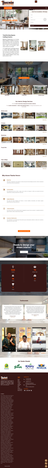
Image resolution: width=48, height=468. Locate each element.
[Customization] (4, 189)
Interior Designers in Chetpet (4, 443)
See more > (45, 119)
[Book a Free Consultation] (46, 466)
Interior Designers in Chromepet (8, 421)
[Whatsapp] (46, 460)
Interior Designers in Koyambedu (5, 456)
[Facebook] (24, 390)
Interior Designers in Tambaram (5, 419)
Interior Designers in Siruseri (4, 417)
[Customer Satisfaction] (4, 218)
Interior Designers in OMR (4, 395)
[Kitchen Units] (29, 90)
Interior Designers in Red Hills (8, 427)
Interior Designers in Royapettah (5, 403)
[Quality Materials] (4, 199)
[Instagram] (26, 390)
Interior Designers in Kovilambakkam (8, 455)
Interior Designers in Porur (8, 416)
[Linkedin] (28, 390)
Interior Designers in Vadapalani (5, 407)
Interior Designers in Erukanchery (8, 450)
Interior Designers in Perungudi (9, 418)
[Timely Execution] (4, 209)
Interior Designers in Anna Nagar (7, 396)
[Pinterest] (31, 390)
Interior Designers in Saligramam (7, 406)
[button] (36, 1)
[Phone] (46, 463)
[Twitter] (30, 390)
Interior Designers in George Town (5, 451)
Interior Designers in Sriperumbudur (5, 428)
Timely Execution (10, 208)
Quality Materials (10, 199)
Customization (10, 189)
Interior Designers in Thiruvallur (9, 433)
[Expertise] (4, 180)
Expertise (9, 180)
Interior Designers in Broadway (7, 445)
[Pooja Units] (12, 90)
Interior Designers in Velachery (5, 397)
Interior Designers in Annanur (9, 442)
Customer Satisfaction (12, 218)
